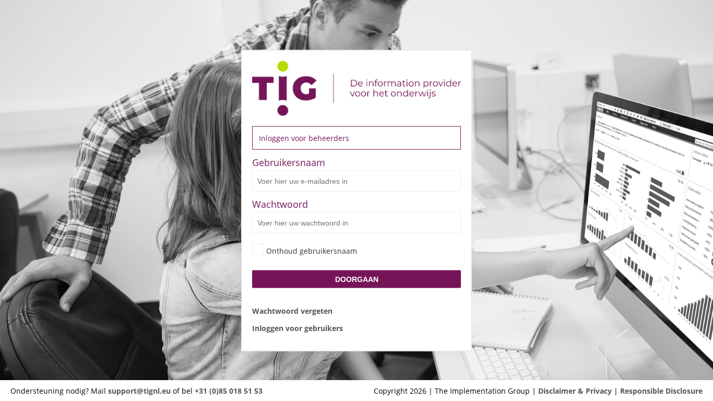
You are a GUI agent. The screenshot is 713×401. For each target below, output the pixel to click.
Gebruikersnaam (288, 162)
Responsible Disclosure (661, 391)
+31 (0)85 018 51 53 (229, 391)
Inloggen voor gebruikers (297, 328)
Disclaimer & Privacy (575, 391)
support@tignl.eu (139, 391)
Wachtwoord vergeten (292, 310)
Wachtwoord (280, 204)
